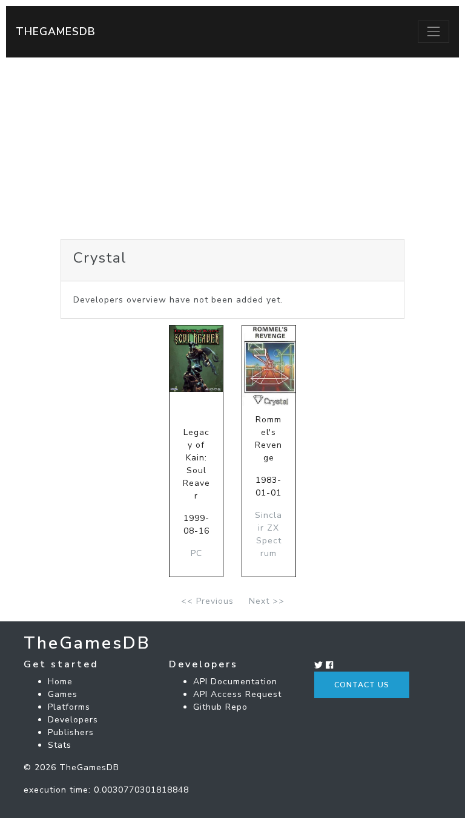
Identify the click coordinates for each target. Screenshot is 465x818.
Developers (73, 719)
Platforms (69, 707)
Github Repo (220, 707)
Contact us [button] (361, 685)
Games (63, 694)
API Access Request (237, 694)
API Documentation (235, 681)
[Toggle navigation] (433, 31)
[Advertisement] (232, 148)
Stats (59, 745)
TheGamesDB (56, 31)
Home (60, 681)
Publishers (71, 732)
